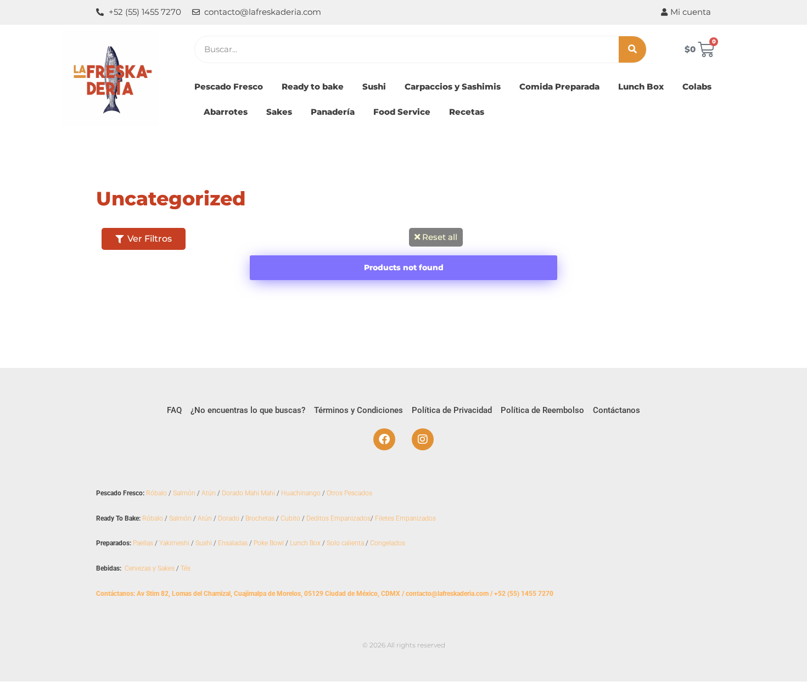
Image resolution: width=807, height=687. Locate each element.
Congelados (387, 543)
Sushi (203, 543)
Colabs (696, 86)
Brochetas (259, 518)
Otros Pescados (349, 493)
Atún (208, 493)
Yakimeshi (174, 543)
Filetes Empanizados (405, 518)
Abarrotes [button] (226, 112)
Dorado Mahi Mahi (248, 493)
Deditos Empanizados (338, 518)
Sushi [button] (374, 86)
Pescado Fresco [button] (228, 86)
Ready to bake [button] (313, 86)
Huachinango (301, 493)
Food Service (401, 112)
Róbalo (156, 493)
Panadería (333, 112)
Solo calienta (345, 543)
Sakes (279, 112)
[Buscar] (632, 49)
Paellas (143, 543)
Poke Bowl (269, 543)
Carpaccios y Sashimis (453, 86)
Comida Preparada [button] (559, 86)
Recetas (466, 112)
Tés (185, 568)
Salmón (184, 493)
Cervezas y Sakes (150, 568)
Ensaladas (233, 543)
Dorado (228, 518)
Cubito (290, 518)
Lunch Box (641, 86)
